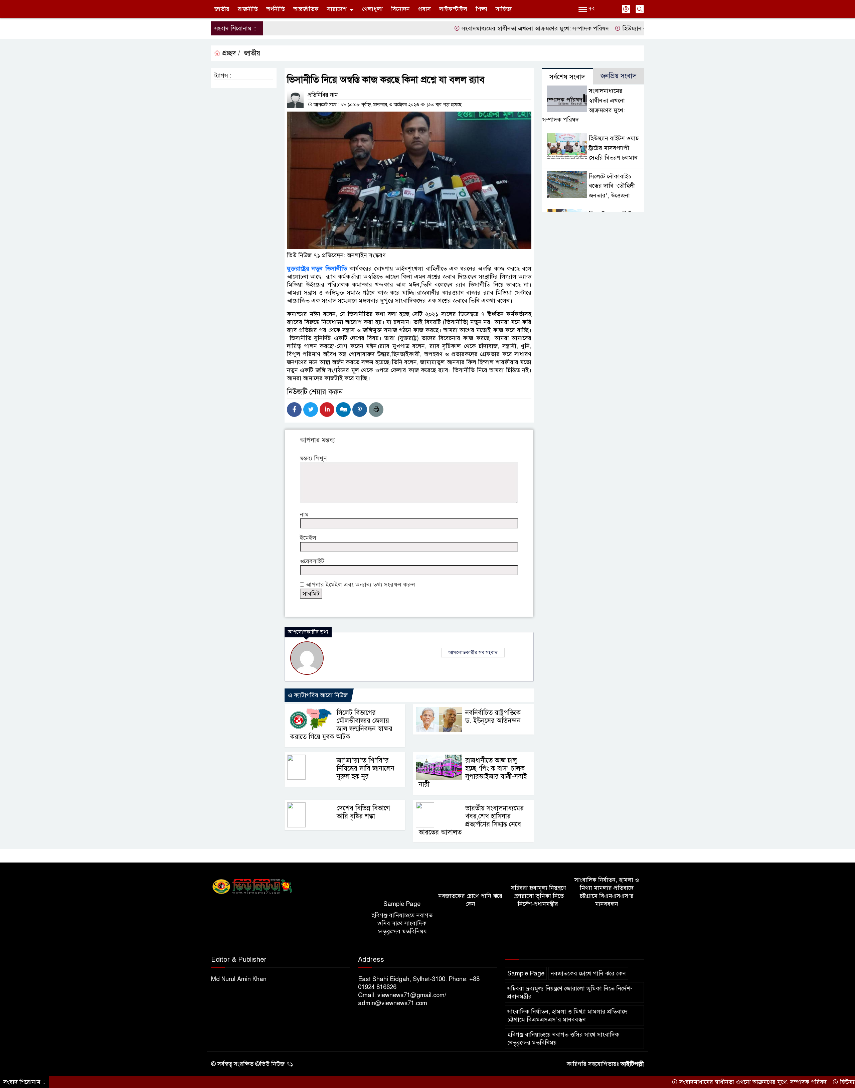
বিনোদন (400, 9)
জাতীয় (221, 9)
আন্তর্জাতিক (306, 9)
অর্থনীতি (275, 9)
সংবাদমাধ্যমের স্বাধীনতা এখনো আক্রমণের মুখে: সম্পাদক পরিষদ (499, 28)
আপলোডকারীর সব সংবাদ (473, 652)
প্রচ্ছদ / (230, 53)
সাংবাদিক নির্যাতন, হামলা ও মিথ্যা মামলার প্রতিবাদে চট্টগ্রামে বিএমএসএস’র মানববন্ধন (606, 892)
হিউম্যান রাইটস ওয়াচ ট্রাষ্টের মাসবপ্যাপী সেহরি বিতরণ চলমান (614, 148)
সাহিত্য (504, 9)
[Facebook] (294, 409)
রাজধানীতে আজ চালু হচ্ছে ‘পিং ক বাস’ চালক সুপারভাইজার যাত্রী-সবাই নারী (473, 772)
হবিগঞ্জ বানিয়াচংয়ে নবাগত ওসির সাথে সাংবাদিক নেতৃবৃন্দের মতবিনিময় (402, 923)
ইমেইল (308, 537)
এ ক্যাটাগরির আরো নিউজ (318, 695)
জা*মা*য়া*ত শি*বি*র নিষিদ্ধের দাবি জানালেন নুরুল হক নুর (365, 768)
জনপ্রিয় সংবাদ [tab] (618, 76)
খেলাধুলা (372, 9)
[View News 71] (252, 886)
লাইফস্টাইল (453, 9)
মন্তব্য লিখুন (313, 458)
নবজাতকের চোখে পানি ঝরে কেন (470, 900)
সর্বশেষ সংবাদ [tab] (567, 77)
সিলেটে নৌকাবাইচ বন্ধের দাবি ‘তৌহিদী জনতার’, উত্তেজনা (612, 186)
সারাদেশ (336, 9)
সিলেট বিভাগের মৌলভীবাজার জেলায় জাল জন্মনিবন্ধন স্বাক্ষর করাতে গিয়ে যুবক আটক (341, 725)
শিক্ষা (481, 9)
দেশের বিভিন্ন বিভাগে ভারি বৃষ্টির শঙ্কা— (363, 812)
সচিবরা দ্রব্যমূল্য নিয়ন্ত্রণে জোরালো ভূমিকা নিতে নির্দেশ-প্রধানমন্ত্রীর (538, 896)
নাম (304, 514)
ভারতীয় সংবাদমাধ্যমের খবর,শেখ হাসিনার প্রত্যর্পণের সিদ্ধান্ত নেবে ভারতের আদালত (471, 820)
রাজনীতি (248, 9)
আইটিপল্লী (632, 1064)
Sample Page (401, 904)
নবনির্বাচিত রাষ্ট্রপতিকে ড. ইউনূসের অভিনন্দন (493, 717)
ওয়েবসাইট (312, 561)
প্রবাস (424, 9)
